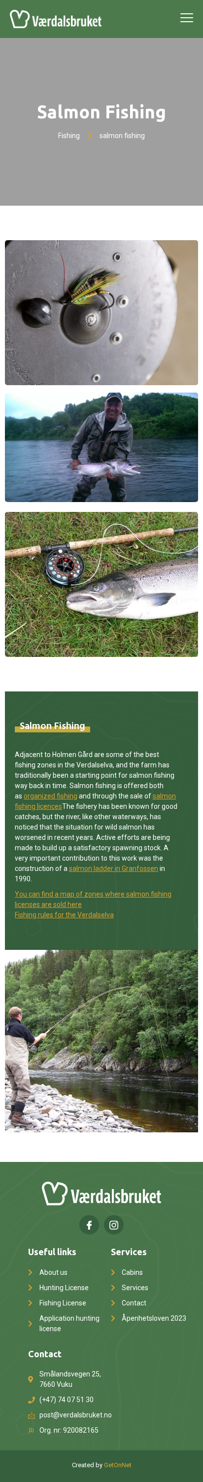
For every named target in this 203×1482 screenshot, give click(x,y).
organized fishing (50, 796)
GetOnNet (118, 1465)
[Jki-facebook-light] (89, 1225)
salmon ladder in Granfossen (113, 868)
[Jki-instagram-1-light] (114, 1225)
